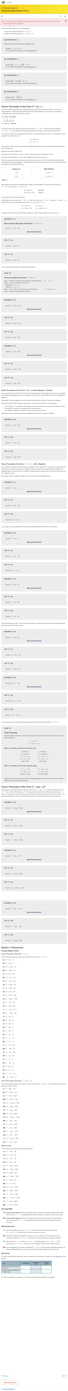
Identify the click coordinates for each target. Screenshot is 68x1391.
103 (4, 1110)
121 (4, 1180)
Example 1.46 (32, 83)
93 (3, 1066)
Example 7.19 (15, 1247)
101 (4, 1103)
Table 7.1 (20, 162)
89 (3, 1052)
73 (3, 995)
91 (3, 1059)
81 (3, 1024)
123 (4, 1187)
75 (3, 1002)
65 (3, 967)
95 (3, 1073)
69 (3, 981)
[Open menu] (2, 16)
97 (3, 1088)
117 (4, 1165)
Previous (5, 1376)
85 (3, 1038)
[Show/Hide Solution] (34, 231)
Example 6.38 (32, 50)
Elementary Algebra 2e (10, 8)
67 (3, 974)
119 (4, 1173)
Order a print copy (10, 1382)
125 (4, 1194)
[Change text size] (65, 16)
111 (4, 1138)
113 (4, 1151)
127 (4, 1201)
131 (4, 1230)
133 (4, 1241)
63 (3, 960)
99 (3, 1096)
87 (3, 1045)
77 (3, 1009)
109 (4, 1131)
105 (4, 1117)
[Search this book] (61, 16)
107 (4, 1124)
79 (3, 1016)
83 (3, 1031)
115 (4, 1158)
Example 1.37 (32, 67)
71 (3, 988)
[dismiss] (65, 21)
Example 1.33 (32, 99)
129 (4, 1212)
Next (63, 1376)
